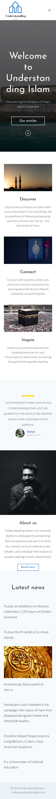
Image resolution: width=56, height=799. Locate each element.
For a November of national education (23, 764)
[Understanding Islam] (15, 10)
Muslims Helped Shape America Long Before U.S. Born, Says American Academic (26, 741)
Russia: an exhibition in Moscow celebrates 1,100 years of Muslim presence (27, 611)
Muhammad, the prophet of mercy (23, 687)
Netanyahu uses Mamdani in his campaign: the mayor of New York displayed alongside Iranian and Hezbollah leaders (28, 712)
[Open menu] (49, 10)
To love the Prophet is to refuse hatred (26, 634)
